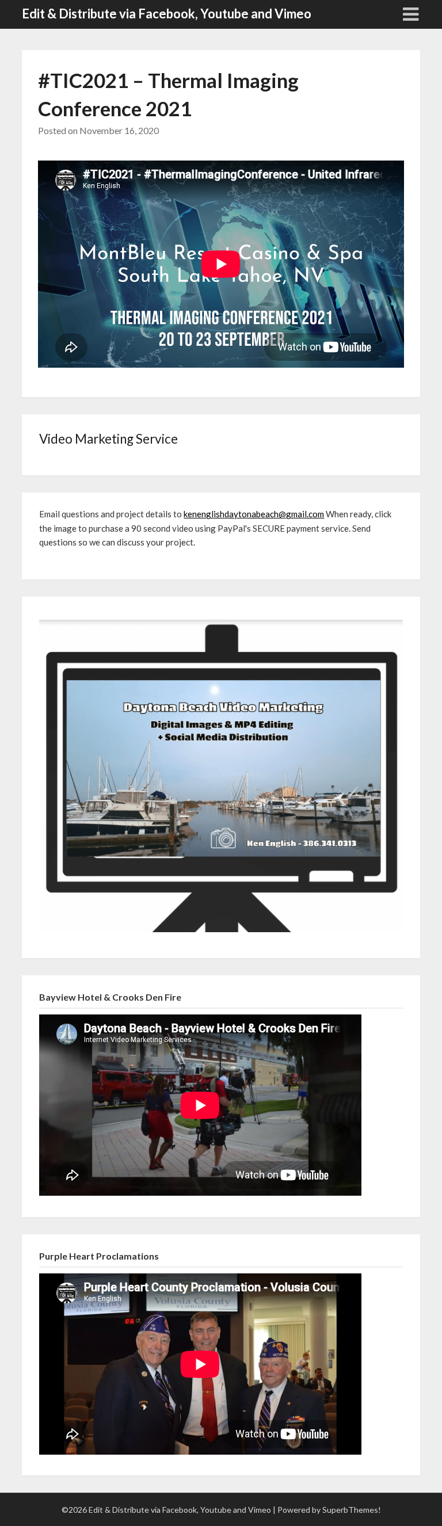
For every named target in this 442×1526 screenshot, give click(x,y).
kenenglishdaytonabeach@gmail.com (254, 514)
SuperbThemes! (351, 1509)
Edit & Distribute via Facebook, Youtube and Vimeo (166, 13)
